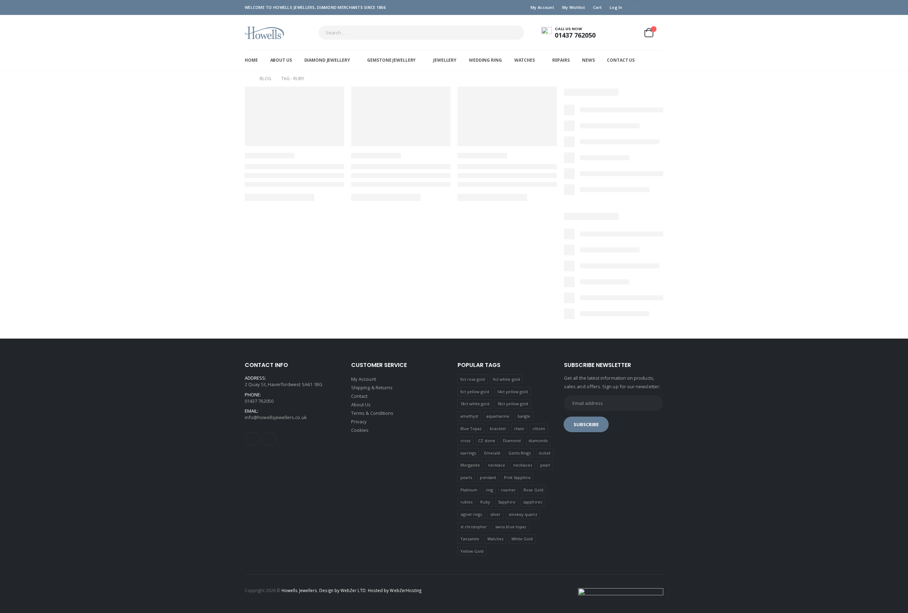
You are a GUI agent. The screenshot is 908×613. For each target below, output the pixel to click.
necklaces (522, 465)
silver (495, 514)
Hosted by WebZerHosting (395, 590)
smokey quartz (523, 514)
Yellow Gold (472, 551)
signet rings (471, 514)
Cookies (360, 430)
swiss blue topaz (510, 526)
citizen (538, 428)
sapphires (532, 502)
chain (519, 428)
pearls (466, 477)
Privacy (359, 421)
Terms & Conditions (372, 413)
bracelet (498, 428)
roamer (508, 489)
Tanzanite (470, 538)
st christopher (473, 526)
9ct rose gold (472, 379)
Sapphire (506, 502)
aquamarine (498, 416)
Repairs (561, 60)
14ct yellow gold (512, 391)
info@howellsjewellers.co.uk (276, 417)
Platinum (469, 489)
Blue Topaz (471, 428)
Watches (524, 60)
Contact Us (621, 60)
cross (465, 440)
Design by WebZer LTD (342, 590)
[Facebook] (647, 7)
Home (251, 60)
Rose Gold (533, 489)
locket (544, 453)
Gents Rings (519, 453)
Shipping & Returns (372, 387)
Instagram (269, 439)
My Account (542, 7)
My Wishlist (573, 7)
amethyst (469, 416)
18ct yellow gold (512, 403)
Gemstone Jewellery (391, 60)
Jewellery (444, 60)
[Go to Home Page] (247, 78)
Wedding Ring (485, 60)
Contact (359, 396)
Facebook (252, 439)
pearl (545, 465)
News (588, 60)
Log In (616, 7)
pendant (488, 477)
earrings (468, 453)
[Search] (514, 33)
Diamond (511, 440)
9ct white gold (506, 379)
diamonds (538, 440)
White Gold (522, 538)
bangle (523, 416)
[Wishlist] (631, 32)
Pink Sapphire (517, 477)
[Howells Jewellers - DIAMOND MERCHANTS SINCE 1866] (264, 32)
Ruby (485, 502)
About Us (281, 60)
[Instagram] (658, 7)
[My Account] (614, 32)
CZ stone (486, 440)
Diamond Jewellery (327, 60)
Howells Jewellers (299, 590)
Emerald (492, 453)
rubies (466, 502)
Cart (597, 7)
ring (489, 489)
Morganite (470, 465)
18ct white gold (474, 403)
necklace (496, 465)
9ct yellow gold (474, 391)
